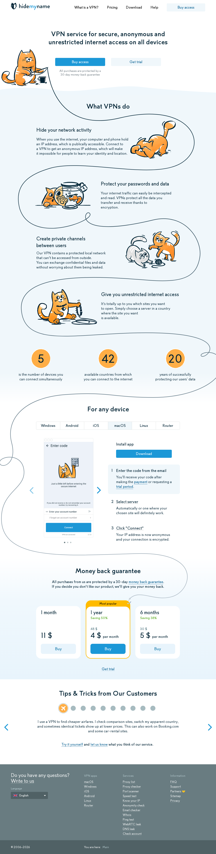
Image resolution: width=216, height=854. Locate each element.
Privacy (175, 800)
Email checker (131, 810)
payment (140, 482)
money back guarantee (146, 581)
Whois (127, 815)
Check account (132, 833)
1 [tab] (64, 542)
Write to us (22, 781)
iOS (86, 791)
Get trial (135, 62)
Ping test (128, 819)
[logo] (31, 6)
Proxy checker (132, 786)
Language (16, 788)
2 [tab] (67, 542)
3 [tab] (70, 542)
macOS (88, 782)
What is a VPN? (86, 7)
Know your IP (131, 800)
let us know (99, 744)
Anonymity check (134, 805)
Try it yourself (72, 744)
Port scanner (131, 791)
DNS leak (129, 829)
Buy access (186, 7)
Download (134, 7)
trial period (124, 486)
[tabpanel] (68, 488)
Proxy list (129, 782)
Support (175, 786)
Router (88, 805)
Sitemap (175, 796)
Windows (90, 786)
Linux (87, 800)
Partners (175, 791)
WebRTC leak (132, 824)
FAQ (173, 782)
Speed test (129, 796)
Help (154, 7)
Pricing (112, 7)
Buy (58, 648)
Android (89, 796)
